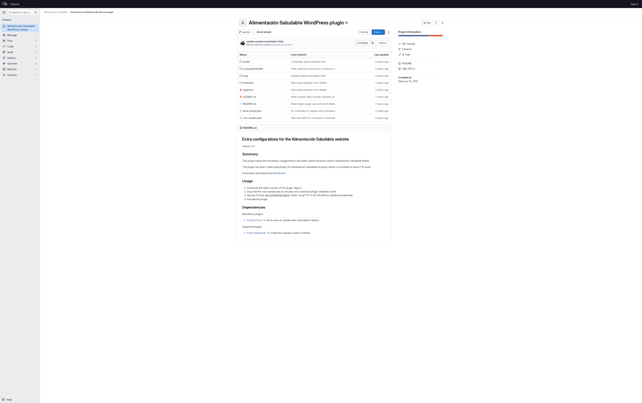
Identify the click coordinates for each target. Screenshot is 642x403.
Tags (406, 54)
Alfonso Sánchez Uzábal (258, 45)
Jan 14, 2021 (286, 45)
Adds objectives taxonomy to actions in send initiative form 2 (314, 68)
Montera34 (279, 173)
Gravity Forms (254, 220)
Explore (15, 4)
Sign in (634, 4)
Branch (407, 49)
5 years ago (382, 75)
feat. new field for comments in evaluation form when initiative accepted (314, 117)
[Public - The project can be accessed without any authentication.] (346, 22)
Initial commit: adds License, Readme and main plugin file (314, 96)
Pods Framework (256, 232)
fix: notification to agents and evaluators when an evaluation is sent (314, 110)
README (407, 63)
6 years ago (382, 61)
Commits (408, 43)
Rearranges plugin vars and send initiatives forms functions (314, 103)
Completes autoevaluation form (308, 61)
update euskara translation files (265, 41)
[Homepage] (5, 4)
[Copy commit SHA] (372, 43)
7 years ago (382, 96)
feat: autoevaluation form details (309, 82)
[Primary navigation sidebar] (4, 12)
